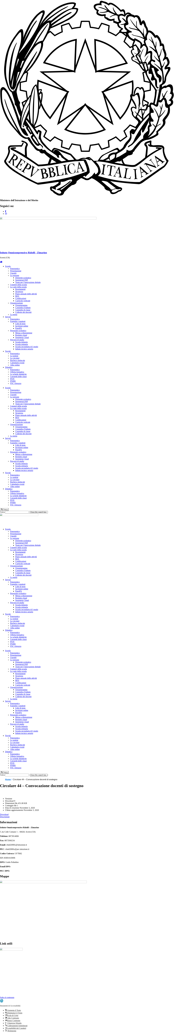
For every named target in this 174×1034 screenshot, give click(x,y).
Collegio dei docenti (23, 312)
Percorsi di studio (17, 340)
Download (4, 814)
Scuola (8, 266)
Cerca (2, 512)
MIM (2, 958)
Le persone (14, 275)
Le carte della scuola (18, 287)
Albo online (15, 365)
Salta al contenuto (7, 997)
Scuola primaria (21, 344)
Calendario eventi (17, 363)
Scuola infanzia (21, 342)
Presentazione (15, 271)
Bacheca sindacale (17, 360)
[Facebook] (5, 211)
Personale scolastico (18, 330)
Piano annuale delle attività (26, 294)
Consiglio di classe (22, 310)
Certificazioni (20, 298)
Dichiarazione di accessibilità (11, 988)
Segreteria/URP (21, 280)
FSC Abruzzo (15, 383)
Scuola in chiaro (6, 980)
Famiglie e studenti (17, 321)
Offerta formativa (17, 372)
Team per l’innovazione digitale (28, 282)
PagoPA (18, 328)
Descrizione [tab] (5, 817)
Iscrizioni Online (6, 971)
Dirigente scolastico (23, 278)
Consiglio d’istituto (23, 308)
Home (8, 779)
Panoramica (15, 268)
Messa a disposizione (23, 333)
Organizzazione (16, 303)
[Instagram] (6, 214)
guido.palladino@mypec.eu (21, 871)
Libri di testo (20, 324)
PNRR (13, 381)
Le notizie (14, 356)
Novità (8, 351)
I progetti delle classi (18, 376)
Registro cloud (21, 335)
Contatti (3, 995)
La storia (13, 314)
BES (17, 296)
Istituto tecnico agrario (24, 349)
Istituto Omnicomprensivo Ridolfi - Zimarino (23, 252)
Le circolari (14, 358)
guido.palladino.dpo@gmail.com (24, 866)
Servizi (8, 317)
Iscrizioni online (21, 326)
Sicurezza (19, 291)
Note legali (4, 993)
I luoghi (13, 273)
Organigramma (21, 305)
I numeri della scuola (18, 285)
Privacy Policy (6, 984)
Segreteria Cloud (22, 337)
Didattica (8, 367)
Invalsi (2, 967)
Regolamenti (20, 289)
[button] (4, 509)
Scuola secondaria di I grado (26, 347)
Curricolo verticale (22, 301)
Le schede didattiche (18, 374)
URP (2, 962)
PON (12, 379)
